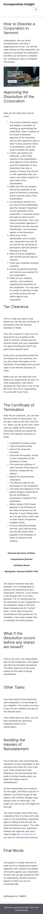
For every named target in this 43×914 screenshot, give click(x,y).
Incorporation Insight (19, 4)
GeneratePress (21, 910)
